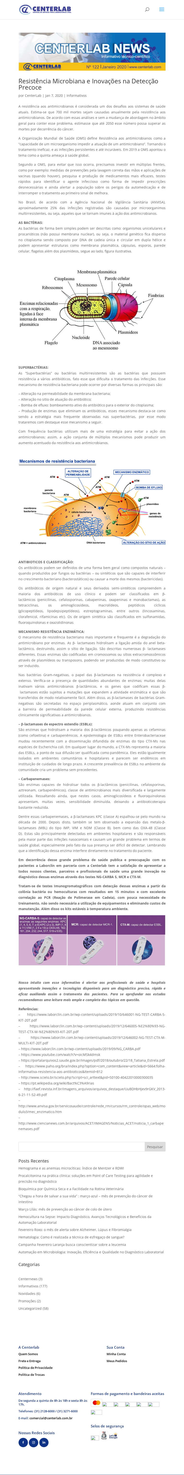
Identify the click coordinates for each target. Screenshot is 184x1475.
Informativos (77, 95)
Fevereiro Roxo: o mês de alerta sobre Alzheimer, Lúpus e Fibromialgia (75, 1229)
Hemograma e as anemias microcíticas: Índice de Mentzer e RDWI (71, 1168)
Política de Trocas (31, 1374)
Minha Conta (116, 1354)
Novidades (26, 1293)
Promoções (27, 1301)
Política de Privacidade (35, 1367)
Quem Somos (28, 1354)
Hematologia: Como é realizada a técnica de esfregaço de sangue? (71, 1237)
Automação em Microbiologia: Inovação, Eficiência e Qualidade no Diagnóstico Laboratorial (91, 1252)
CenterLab (33, 95)
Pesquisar (155, 1147)
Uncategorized (30, 1308)
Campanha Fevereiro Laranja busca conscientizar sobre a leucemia (72, 1244)
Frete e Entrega (29, 1361)
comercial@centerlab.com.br (51, 1418)
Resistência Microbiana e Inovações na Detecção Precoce (88, 84)
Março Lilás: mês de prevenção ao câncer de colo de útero (65, 1209)
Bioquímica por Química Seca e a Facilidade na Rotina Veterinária (71, 1189)
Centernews (28, 1279)
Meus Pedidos (117, 1361)
